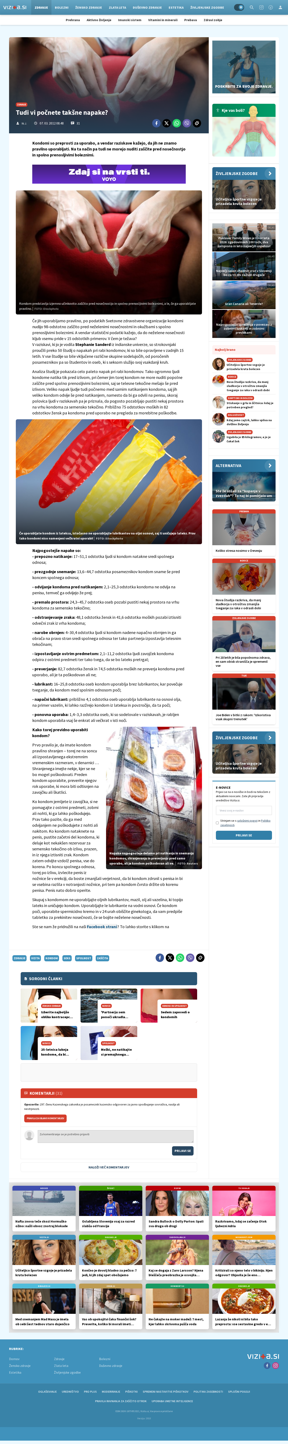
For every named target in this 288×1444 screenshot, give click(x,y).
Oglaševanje (47, 1391)
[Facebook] (271, 7)
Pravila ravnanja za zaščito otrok (121, 1401)
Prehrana (73, 20)
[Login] (280, 7)
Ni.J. (24, 123)
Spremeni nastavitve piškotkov (165, 1391)
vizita (35, 958)
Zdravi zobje (213, 20)
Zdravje (41, 7)
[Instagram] (261, 7)
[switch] (239, 7)
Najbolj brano (225, 349)
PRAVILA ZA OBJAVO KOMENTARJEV (45, 1118)
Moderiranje (111, 1391)
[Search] (251, 7)
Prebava (190, 20)
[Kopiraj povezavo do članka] (197, 123)
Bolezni (62, 7)
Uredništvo (70, 1391)
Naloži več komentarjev (109, 1167)
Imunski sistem (129, 20)
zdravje (19, 958)
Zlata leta (117, 7)
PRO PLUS (90, 1391)
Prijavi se (183, 1151)
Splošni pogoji (239, 1391)
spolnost (83, 958)
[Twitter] (166, 123)
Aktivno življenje (99, 20)
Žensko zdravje (88, 7)
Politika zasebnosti (208, 1391)
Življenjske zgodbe (207, 7)
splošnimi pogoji (247, 820)
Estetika (176, 7)
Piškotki (131, 1391)
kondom (52, 958)
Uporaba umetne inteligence (172, 1401)
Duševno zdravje (147, 7)
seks (67, 958)
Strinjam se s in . (245, 823)
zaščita (102, 958)
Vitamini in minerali (163, 20)
